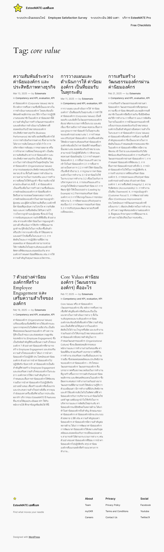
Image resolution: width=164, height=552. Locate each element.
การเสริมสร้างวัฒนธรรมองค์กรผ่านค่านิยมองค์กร (128, 82)
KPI (53, 98)
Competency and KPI (27, 98)
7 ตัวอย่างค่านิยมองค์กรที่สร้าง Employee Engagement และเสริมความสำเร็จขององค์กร (33, 290)
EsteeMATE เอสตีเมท (40, 8)
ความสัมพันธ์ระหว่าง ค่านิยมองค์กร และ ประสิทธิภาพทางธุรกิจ (34, 82)
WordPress (34, 537)
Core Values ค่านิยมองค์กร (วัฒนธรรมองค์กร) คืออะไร (80, 282)
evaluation (44, 98)
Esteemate (40, 93)
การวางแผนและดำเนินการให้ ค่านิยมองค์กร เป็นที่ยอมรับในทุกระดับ (81, 84)
